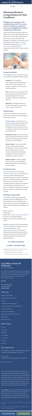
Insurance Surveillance (6, 308)
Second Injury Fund (5, 319)
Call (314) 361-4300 (9, 413)
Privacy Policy (4, 402)
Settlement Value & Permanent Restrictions (11, 306)
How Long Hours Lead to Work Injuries (16, 254)
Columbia (3, 343)
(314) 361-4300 (5, 288)
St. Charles (3, 340)
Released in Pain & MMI (6, 295)
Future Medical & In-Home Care (8, 298)
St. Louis (3, 327)
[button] (21, 6)
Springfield (3, 332)
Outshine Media (10, 408)
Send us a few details (6, 361)
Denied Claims (4, 316)
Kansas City (4, 329)
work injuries (22, 42)
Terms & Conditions (18, 402)
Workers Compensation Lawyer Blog (16, 249)
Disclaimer (11, 402)
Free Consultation (24, 413)
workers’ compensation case (11, 173)
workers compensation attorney (19, 214)
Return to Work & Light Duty (7, 311)
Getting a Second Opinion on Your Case (10, 314)
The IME (3, 300)
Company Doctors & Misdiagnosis (9, 303)
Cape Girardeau (5, 335)
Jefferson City (4, 337)
